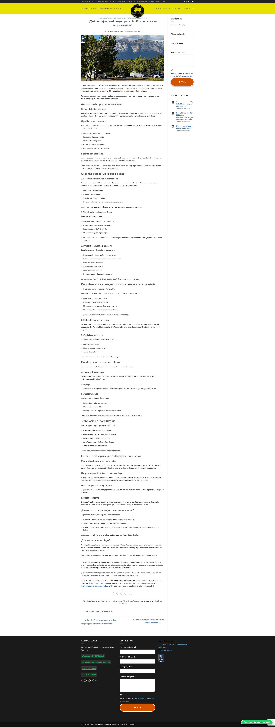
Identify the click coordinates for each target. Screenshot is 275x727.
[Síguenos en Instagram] (186, 1)
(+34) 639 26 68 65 (89, 674)
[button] (257, 722)
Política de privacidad (185, 76)
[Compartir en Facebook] (115, 593)
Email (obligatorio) (177, 43)
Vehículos (117, 9)
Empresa (84, 9)
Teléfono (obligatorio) (178, 34)
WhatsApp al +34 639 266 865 (126, 583)
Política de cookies (165, 650)
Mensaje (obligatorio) (178, 52)
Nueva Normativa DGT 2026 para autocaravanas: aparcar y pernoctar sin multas (184, 116)
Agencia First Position (127, 724)
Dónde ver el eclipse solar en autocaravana (184, 127)
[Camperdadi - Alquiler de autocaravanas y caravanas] (137, 11)
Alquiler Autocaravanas (101, 9)
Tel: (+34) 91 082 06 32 (119, 1)
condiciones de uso (140, 698)
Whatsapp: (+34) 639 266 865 (155, 1)
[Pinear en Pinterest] (126, 593)
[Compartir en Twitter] (119, 593)
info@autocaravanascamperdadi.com (96, 1)
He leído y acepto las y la (182, 75)
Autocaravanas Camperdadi (131, 31)
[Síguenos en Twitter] (188, 1)
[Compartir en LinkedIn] (130, 593)
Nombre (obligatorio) (178, 25)
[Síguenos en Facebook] (184, 1)
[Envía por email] (123, 593)
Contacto (187, 9)
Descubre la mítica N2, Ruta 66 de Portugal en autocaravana (184, 104)
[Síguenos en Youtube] (192, 1)
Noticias (178, 9)
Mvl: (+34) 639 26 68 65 (136, 1)
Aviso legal (162, 647)
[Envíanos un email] (190, 1)
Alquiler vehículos (164, 9)
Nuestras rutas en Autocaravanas (111, 18)
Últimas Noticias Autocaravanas (132, 601)
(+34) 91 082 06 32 (89, 668)
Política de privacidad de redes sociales (172, 644)
